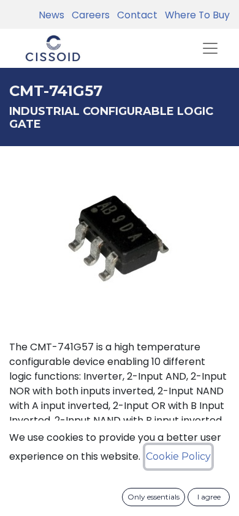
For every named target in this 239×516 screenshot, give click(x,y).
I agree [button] (209, 496)
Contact (134, 15)
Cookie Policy (178, 456)
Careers (88, 15)
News (51, 15)
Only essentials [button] (153, 496)
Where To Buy (195, 15)
